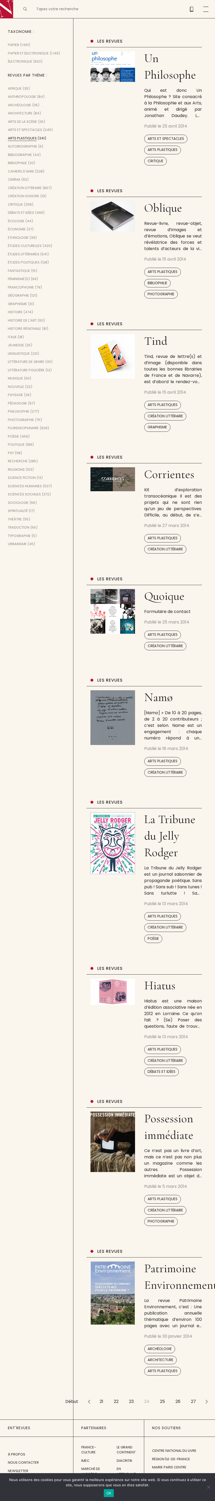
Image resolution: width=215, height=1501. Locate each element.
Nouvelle (16, 386)
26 (177, 1401)
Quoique (164, 596)
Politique (16, 444)
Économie (17, 229)
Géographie (18, 295)
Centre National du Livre (174, 1450)
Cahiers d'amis (21, 171)
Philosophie (18, 411)
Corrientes (169, 474)
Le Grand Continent (126, 1450)
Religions (16, 469)
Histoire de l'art (22, 320)
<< (89, 1401)
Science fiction (22, 477)
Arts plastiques (163, 149)
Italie (12, 336)
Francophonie (21, 287)
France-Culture (88, 1450)
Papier (13, 44)
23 (131, 1401)
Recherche (18, 461)
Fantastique (19, 270)
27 (193, 1401)
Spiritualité (18, 510)
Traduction (18, 527)
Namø (158, 697)
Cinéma (14, 179)
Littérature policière (26, 370)
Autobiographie (22, 146)
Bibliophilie (157, 283)
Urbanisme (17, 543)
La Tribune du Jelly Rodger (169, 836)
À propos (16, 1454)
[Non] (208, 1487)
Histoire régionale (24, 328)
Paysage (15, 394)
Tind (155, 341)
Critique (155, 161)
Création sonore (23, 196)
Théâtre (15, 519)
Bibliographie (20, 154)
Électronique (20, 61)
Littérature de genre (26, 361)
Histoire (15, 312)
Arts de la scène (22, 121)
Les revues (110, 41)
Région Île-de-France (171, 1459)
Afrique (15, 88)
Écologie (16, 221)
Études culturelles (25, 245)
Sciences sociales (24, 494)
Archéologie (160, 1348)
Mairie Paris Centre (169, 1467)
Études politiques (24, 262)
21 (101, 1401)
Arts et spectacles (166, 138)
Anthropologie (22, 96)
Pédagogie (17, 403)
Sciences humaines (25, 486)
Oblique (163, 208)
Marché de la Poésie (90, 1471)
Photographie (161, 294)
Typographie (19, 535)
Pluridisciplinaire (23, 427)
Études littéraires (23, 254)
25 (162, 1401)
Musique (15, 378)
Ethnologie (18, 237)
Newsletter (18, 1470)
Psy (11, 452)
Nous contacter (23, 1462)
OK (108, 1493)
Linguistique (19, 353)
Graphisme (157, 427)
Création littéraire (165, 416)
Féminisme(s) (19, 278)
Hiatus (159, 985)
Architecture (160, 1359)
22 (116, 1401)
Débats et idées (161, 1071)
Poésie (153, 938)
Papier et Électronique (28, 53)
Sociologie (18, 502)
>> (206, 1401)
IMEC (85, 1460)
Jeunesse (16, 345)
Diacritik (124, 1460)
